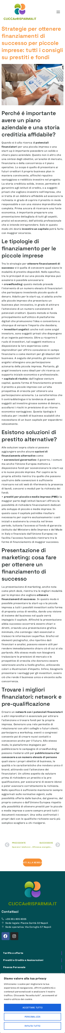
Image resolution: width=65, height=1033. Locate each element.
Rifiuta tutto (32, 1025)
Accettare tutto (32, 1007)
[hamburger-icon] (58, 12)
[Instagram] (14, 936)
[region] (32, 1003)
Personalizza (33, 1016)
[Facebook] (5, 936)
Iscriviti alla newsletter (32, 862)
